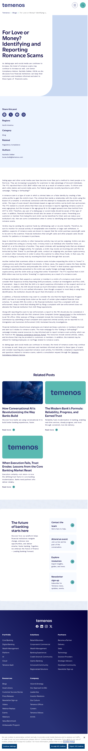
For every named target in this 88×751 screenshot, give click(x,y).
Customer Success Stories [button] (12, 692)
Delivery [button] (61, 644)
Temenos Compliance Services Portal (31, 335)
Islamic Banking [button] (36, 660)
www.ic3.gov (65, 314)
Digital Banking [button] (8, 644)
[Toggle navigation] (75, 5)
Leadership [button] (34, 692)
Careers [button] (33, 708)
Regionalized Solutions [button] (39, 669)
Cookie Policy (69, 742)
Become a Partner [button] (65, 640)
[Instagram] (47, 626)
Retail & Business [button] (36, 640)
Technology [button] (62, 652)
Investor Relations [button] (37, 696)
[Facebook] (37, 626)
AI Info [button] (32, 716)
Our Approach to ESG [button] (38, 687)
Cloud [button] (4, 660)
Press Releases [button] (8, 696)
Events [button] (5, 712)
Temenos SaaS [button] (7, 665)
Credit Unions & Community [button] (41, 656)
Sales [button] (60, 648)
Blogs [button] (4, 683)
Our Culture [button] (35, 700)
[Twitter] (51, 626)
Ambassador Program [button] (11, 725)
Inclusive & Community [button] (39, 665)
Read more (7, 430)
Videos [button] (5, 704)
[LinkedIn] (42, 626)
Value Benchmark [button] (9, 720)
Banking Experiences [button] (38, 652)
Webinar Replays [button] (8, 708)
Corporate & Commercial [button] (40, 644)
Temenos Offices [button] (36, 704)
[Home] (13, 5)
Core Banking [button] (7, 640)
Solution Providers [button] (65, 656)
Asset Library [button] (7, 687)
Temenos (6, 13)
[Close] (84, 737)
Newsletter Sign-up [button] (65, 669)
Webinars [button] (6, 716)
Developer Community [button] (67, 665)
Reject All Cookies (76, 746)
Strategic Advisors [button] (65, 660)
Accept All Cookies (58, 746)
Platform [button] (5, 652)
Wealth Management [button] (10, 648)
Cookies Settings (9, 746)
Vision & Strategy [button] (36, 683)
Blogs (14, 13)
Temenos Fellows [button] (36, 712)
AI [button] (3, 656)
